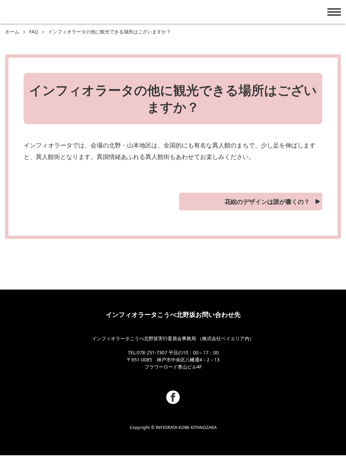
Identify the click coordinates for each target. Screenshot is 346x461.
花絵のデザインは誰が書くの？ (267, 201)
